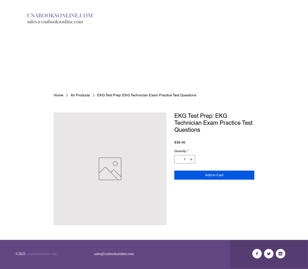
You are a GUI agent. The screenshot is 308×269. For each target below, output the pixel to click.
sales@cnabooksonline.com (55, 21)
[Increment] (191, 159)
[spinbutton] (185, 159)
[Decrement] (178, 159)
